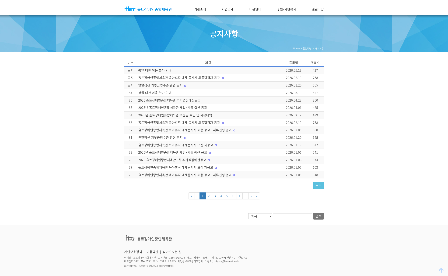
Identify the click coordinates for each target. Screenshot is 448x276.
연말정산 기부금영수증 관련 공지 (160, 85)
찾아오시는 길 (172, 251)
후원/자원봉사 (286, 9)
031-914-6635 (143, 261)
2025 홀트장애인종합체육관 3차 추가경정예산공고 (172, 159)
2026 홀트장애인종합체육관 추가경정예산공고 (169, 100)
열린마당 (318, 9)
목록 (318, 185)
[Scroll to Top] (441, 270)
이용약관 (152, 251)
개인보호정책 (133, 251)
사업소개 (228, 9)
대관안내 (255, 9)
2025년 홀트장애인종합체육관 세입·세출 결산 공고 (172, 107)
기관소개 (200, 9)
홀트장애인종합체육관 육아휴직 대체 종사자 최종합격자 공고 (179, 77)
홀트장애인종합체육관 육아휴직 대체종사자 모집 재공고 (175, 145)
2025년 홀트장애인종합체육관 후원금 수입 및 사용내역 (175, 115)
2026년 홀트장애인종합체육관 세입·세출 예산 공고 (172, 152)
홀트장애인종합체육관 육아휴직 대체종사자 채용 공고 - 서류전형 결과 (185, 130)
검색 (318, 216)
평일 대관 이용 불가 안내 (155, 70)
